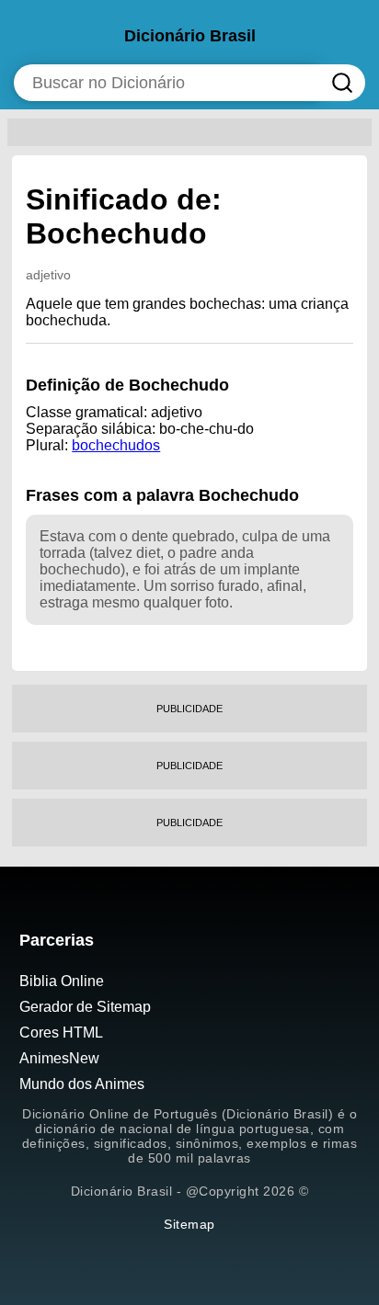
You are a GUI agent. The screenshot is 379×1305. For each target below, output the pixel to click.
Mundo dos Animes (81, 1084)
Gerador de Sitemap (85, 1007)
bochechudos (116, 445)
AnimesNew (59, 1058)
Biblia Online (61, 981)
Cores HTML (61, 1032)
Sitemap (189, 1224)
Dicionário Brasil (190, 36)
